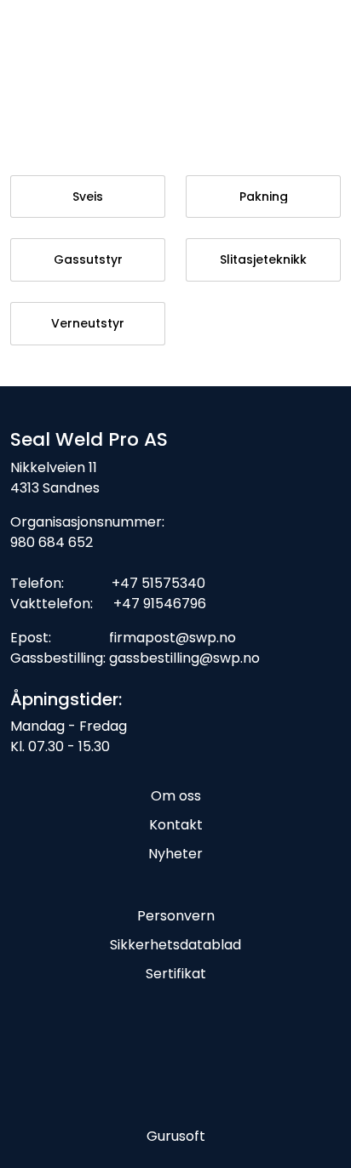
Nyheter (175, 853)
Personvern (176, 916)
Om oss (176, 796)
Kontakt (176, 825)
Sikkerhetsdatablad (175, 944)
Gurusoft (176, 1136)
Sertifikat (176, 973)
